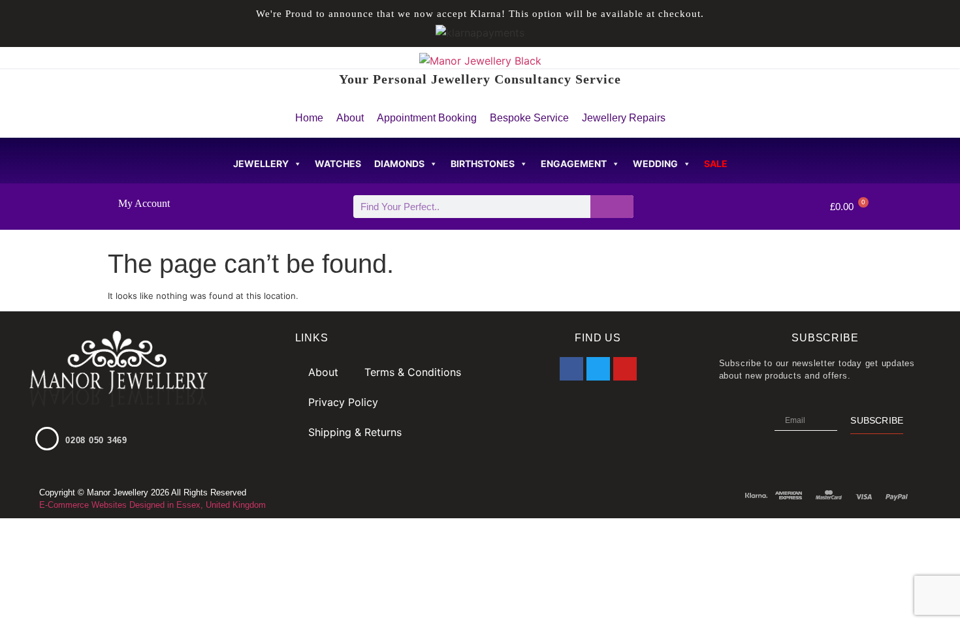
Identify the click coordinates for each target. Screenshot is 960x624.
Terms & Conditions (412, 372)
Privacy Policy (343, 402)
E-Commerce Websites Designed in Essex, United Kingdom (152, 505)
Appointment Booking (427, 117)
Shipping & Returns (355, 432)
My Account (144, 203)
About (350, 117)
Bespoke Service (529, 117)
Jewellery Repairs (623, 117)
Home (309, 117)
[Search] (612, 206)
